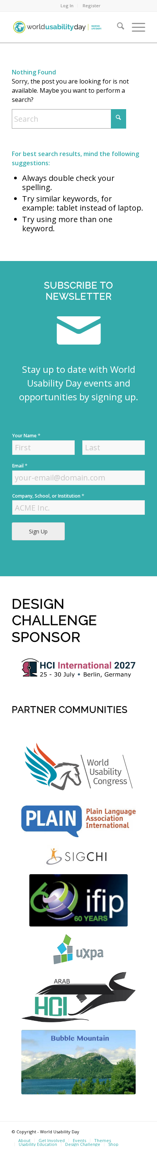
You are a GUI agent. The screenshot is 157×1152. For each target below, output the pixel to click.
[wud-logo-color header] (65, 27)
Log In (67, 5)
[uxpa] (78, 949)
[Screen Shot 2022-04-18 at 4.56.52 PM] (78, 900)
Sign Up (38, 531)
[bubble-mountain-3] (78, 1062)
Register (92, 5)
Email (19, 465)
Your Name (26, 435)
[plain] (78, 821)
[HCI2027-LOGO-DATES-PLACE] (78, 668)
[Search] (116, 27)
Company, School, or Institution (48, 496)
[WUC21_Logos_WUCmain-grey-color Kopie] (78, 768)
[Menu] (134, 27)
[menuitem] (67, 6)
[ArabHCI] (78, 997)
